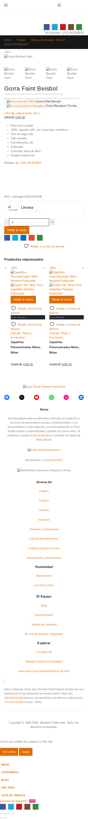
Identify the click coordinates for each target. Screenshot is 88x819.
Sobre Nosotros (44, 615)
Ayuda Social (44, 575)
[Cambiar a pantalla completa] (5, 813)
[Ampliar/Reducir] (1, 813)
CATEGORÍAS (10, 772)
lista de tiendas (41, 435)
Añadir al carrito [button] (23, 299)
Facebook (7, 238)
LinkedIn (23, 238)
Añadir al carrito (16, 230)
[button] (49, 6)
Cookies (44, 500)
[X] (55, 27)
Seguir (26, 751)
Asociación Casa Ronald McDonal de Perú (44, 671)
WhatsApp (40, 238)
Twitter (15, 238)
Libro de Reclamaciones (44, 538)
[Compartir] (9, 813)
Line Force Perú (44, 585)
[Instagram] (71, 27)
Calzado (16, 333)
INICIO (5, 764)
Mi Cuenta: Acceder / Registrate (44, 634)
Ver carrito (9, 751)
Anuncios (44, 519)
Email (31, 238)
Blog (44, 605)
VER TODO (8, 787)
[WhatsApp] (79, 27)
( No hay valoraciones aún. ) (22, 113)
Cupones (43, 510)
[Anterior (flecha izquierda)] (1, 817)
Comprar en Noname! (17, 801)
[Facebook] (47, 27)
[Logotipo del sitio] (25, 6)
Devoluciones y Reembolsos (44, 557)
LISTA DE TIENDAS (13, 795)
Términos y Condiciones (44, 529)
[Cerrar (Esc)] (13, 813)
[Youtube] (63, 27)
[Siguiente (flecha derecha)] (5, 817)
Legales (44, 491)
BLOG (5, 780)
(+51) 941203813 (73, 32)
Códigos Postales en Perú (44, 548)
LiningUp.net (44, 652)
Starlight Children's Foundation (44, 661)
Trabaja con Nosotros (44, 624)
